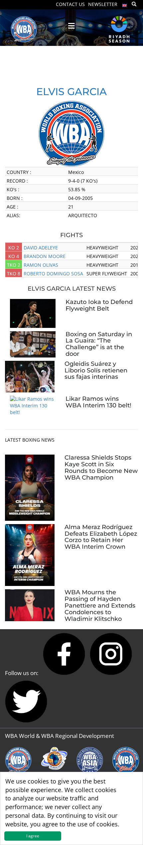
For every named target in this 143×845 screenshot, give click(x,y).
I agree (32, 836)
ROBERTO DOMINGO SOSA (53, 273)
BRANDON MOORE (45, 256)
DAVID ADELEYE (41, 247)
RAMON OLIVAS (41, 265)
